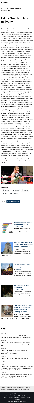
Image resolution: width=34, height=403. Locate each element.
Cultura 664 (3, 340)
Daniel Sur (18, 269)
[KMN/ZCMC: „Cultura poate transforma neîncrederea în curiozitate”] (7, 274)
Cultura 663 (3, 348)
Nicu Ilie (15, 389)
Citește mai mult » (27, 337)
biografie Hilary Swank (13, 201)
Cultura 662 (3, 356)
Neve (12, 401)
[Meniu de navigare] (31, 3)
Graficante (3, 389)
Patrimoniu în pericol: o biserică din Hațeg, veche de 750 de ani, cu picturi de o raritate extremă (23, 244)
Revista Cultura (19, 226)
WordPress (23, 401)
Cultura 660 (3, 372)
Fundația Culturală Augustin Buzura (19, 395)
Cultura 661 (3, 364)
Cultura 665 (3, 333)
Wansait (3, 391)
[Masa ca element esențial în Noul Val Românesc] (7, 296)
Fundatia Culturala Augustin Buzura (16, 387)
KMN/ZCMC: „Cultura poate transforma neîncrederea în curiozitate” (22, 266)
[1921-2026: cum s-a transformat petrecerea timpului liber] (7, 233)
